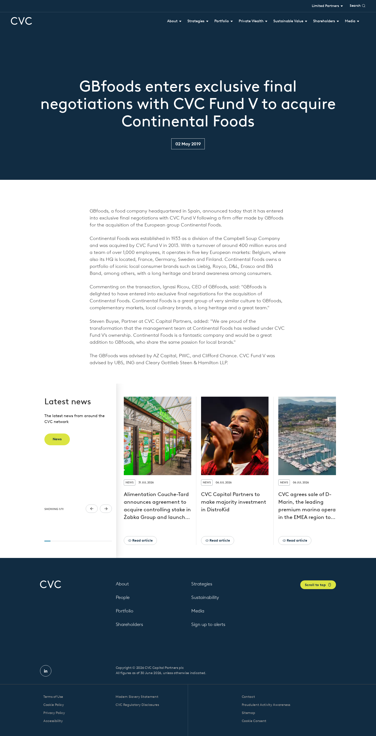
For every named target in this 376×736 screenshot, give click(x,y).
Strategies (201, 584)
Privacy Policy (54, 713)
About (122, 584)
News (57, 439)
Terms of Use (53, 697)
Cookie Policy (53, 705)
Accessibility (53, 721)
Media (197, 611)
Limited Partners (326, 6)
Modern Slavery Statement (137, 697)
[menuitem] (174, 21)
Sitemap (248, 713)
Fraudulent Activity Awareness (266, 705)
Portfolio (124, 611)
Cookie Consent (254, 721)
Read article (142, 540)
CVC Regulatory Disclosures (137, 705)
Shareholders (129, 624)
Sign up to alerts (208, 624)
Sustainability (205, 597)
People (123, 597)
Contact (248, 697)
